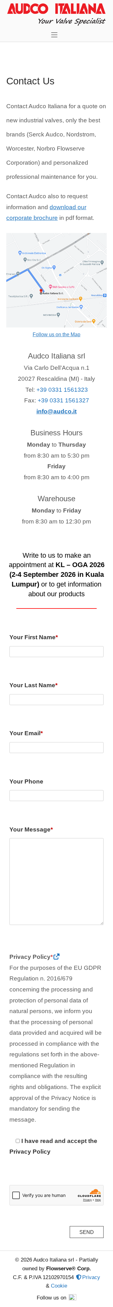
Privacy (91, 1277)
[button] (56, 34)
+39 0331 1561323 (62, 389)
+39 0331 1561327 (63, 400)
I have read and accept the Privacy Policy (53, 1146)
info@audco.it (56, 411)
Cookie (59, 1286)
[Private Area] (78, 1277)
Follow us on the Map (56, 334)
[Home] (56, 13)
